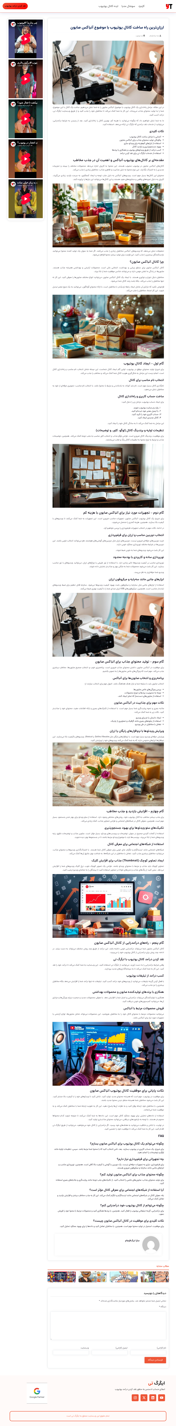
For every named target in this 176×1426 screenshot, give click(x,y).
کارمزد (141, 6)
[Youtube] (161, 1397)
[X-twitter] (144, 1397)
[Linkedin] (152, 1397)
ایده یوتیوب (139, 36)
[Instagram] (135, 1397)
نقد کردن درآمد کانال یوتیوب (146, 959)
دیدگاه (162, 1306)
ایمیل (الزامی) (121, 1348)
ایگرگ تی (57, 1125)
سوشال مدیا (128, 6)
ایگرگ (156, 1383)
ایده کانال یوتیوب (108, 6)
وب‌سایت (85, 1348)
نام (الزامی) (161, 1348)
